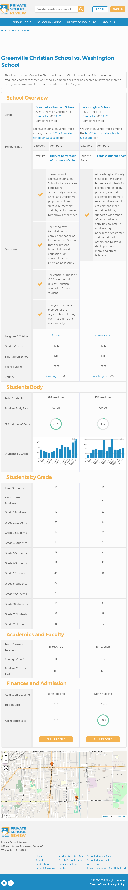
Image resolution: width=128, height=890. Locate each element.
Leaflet (106, 816)
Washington (53, 376)
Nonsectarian (103, 335)
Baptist (56, 335)
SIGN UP (118, 9)
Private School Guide (70, 860)
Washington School (96, 107)
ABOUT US (108, 22)
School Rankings (45, 868)
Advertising (93, 864)
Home (39, 856)
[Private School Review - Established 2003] (13, 9)
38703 (104, 116)
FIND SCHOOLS (22, 22)
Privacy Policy (116, 884)
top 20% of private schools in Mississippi (52, 135)
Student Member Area (71, 856)
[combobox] (54, 9)
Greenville (42, 116)
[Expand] (6, 768)
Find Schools (43, 864)
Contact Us (64, 868)
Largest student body (111, 156)
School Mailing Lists (98, 860)
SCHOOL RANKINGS (49, 22)
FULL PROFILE (56, 739)
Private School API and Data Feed (106, 868)
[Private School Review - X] (4, 883)
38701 (57, 116)
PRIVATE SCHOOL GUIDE (81, 22)
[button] (76, 798)
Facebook (11, 883)
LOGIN (100, 9)
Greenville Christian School (55, 107)
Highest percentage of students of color (63, 158)
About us (41, 860)
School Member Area (99, 856)
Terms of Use (98, 884)
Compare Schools (68, 864)
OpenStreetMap (119, 816)
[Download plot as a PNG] (74, 439)
